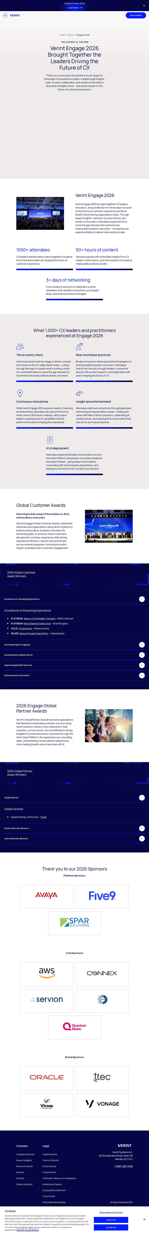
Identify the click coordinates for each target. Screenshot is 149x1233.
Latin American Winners (16, 838)
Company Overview (25, 1154)
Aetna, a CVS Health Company (40, 618)
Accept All (111, 1227)
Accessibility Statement (54, 1190)
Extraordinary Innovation (17, 675)
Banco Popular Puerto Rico (34, 633)
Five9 (43, 817)
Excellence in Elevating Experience (21, 599)
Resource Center (24, 1166)
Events (72, 34)
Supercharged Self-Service (18, 665)
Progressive (25, 628)
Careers (20, 1172)
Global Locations (24, 1184)
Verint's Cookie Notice (27, 1230)
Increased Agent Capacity (17, 644)
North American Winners (16, 828)
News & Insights (24, 1160)
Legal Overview (49, 1154)
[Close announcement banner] (144, 6)
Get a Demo (136, 15)
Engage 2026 (82, 34)
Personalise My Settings (53, 1202)
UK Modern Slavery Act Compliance (59, 1178)
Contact (20, 1178)
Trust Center (48, 1196)
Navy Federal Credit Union (37, 623)
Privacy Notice (49, 1166)
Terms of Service (50, 1160)
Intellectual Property (52, 1184)
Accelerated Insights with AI (18, 654)
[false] (144, 1219)
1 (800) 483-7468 (124, 1166)
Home (63, 34)
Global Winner (11, 797)
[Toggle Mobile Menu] (5, 15)
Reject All (111, 1220)
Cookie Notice (49, 1172)
